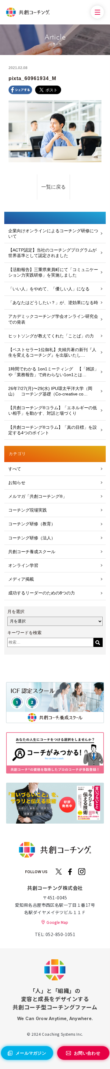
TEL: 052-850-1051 (55, 934)
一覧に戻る (53, 186)
